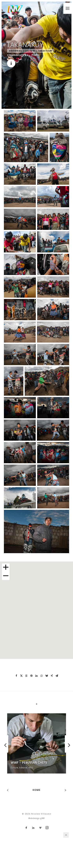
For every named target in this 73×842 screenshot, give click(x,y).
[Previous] (4, 752)
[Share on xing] (51, 675)
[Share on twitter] (21, 675)
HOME (37, 790)
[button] (67, 8)
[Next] (68, 752)
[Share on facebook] (16, 675)
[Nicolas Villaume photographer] (15, 9)
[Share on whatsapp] (41, 675)
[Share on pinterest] (31, 675)
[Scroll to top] (66, 834)
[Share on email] (57, 675)
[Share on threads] (26, 675)
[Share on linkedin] (36, 675)
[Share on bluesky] (46, 675)
